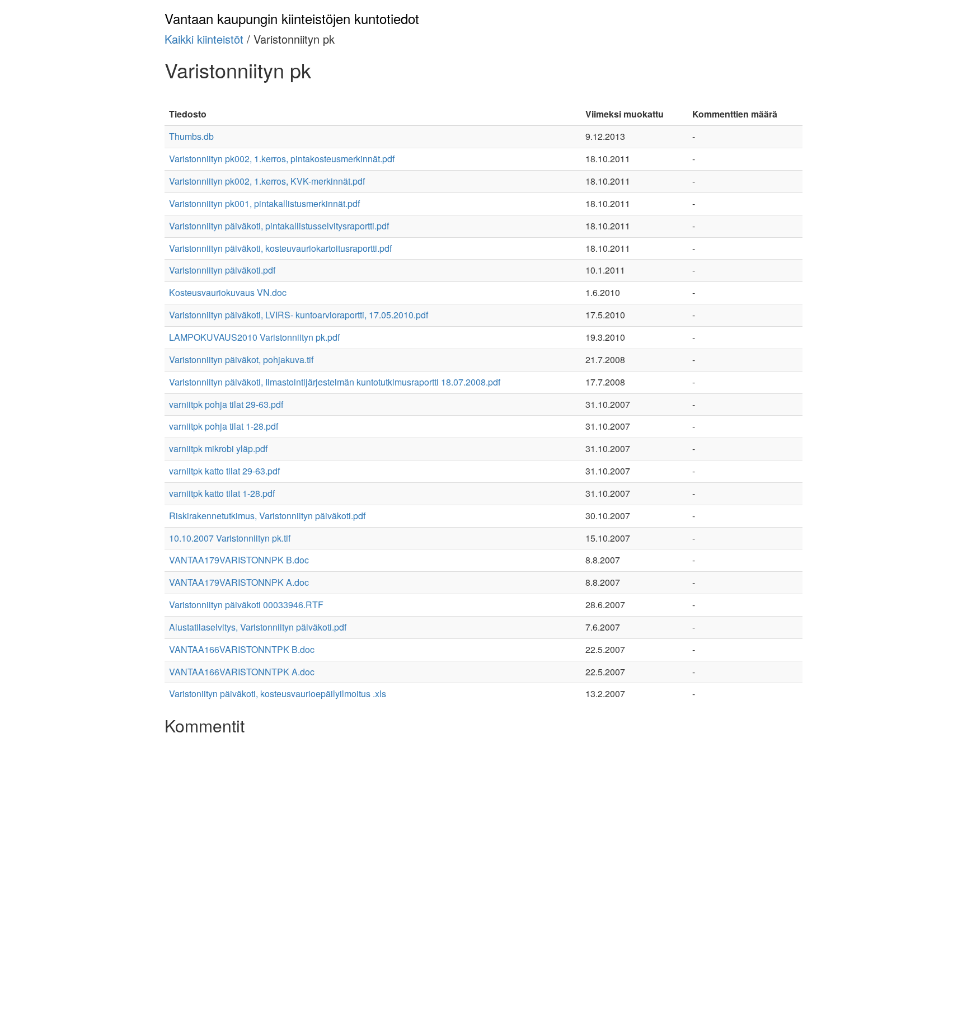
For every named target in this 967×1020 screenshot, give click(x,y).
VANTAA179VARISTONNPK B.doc (239, 559)
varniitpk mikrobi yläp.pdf (218, 448)
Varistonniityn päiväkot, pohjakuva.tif (241, 359)
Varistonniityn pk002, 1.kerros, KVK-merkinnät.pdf (267, 181)
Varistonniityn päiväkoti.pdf (222, 270)
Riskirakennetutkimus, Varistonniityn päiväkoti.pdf (267, 515)
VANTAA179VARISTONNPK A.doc (239, 582)
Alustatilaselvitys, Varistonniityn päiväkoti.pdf (257, 627)
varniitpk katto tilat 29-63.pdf (224, 470)
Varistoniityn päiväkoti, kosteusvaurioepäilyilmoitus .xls (277, 693)
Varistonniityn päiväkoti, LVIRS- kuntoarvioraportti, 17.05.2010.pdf (298, 314)
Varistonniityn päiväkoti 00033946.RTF (246, 604)
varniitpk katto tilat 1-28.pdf (222, 493)
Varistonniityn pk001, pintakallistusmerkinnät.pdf (264, 203)
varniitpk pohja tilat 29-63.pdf (226, 404)
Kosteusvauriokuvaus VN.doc (228, 292)
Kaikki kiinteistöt (204, 39)
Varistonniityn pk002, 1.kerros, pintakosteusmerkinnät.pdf (282, 158)
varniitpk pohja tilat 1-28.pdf (223, 426)
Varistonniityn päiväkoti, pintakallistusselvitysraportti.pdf (279, 225)
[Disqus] (483, 880)
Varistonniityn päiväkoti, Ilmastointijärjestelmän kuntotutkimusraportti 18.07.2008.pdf (334, 381)
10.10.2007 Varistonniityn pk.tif (229, 538)
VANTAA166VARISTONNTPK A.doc (241, 671)
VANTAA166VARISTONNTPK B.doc (241, 649)
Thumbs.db (191, 136)
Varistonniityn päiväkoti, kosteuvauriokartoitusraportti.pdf (280, 248)
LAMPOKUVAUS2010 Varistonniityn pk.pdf (254, 337)
